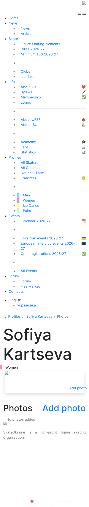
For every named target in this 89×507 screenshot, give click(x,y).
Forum (14, 276)
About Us (11, 451)
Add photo (64, 408)
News (13, 23)
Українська (26, 305)
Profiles (15, 157)
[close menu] (84, 10)
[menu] (80, 10)
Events (14, 216)
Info (12, 82)
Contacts (16, 291)
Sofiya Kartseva (39, 316)
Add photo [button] (78, 388)
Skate (13, 39)
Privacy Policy (14, 456)
